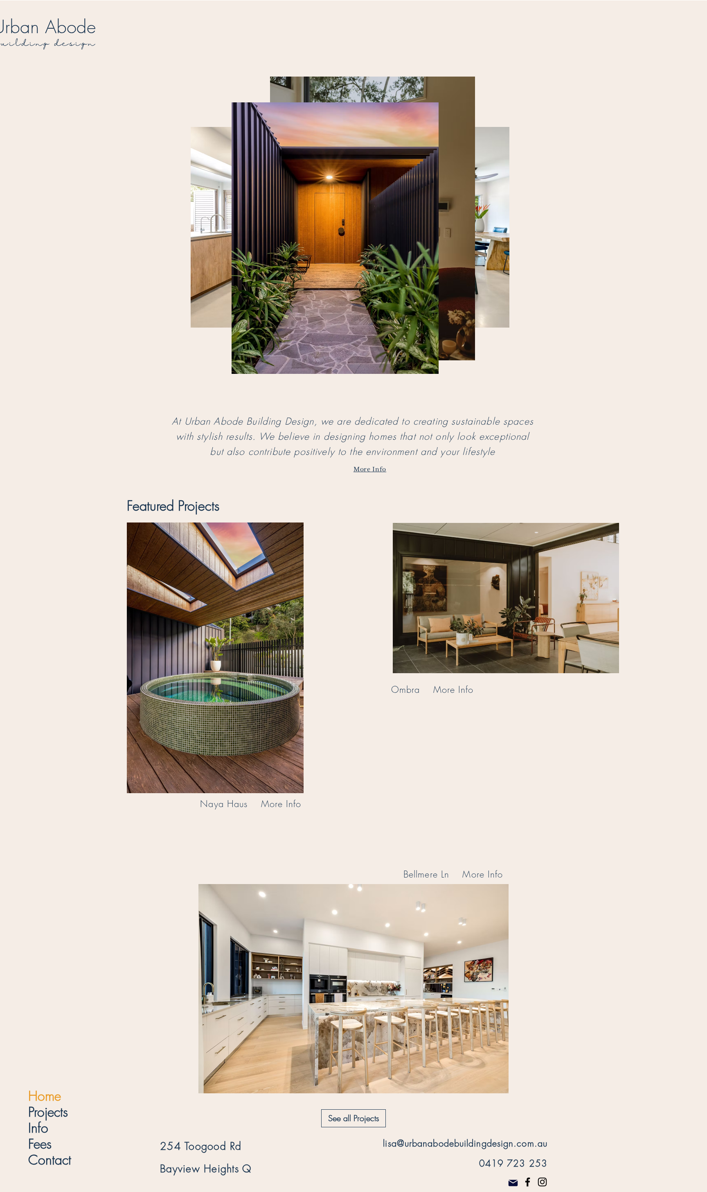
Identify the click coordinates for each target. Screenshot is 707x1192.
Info (38, 1128)
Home (44, 1096)
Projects (48, 1112)
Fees (40, 1144)
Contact (49, 1160)
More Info (370, 469)
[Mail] (513, 1183)
